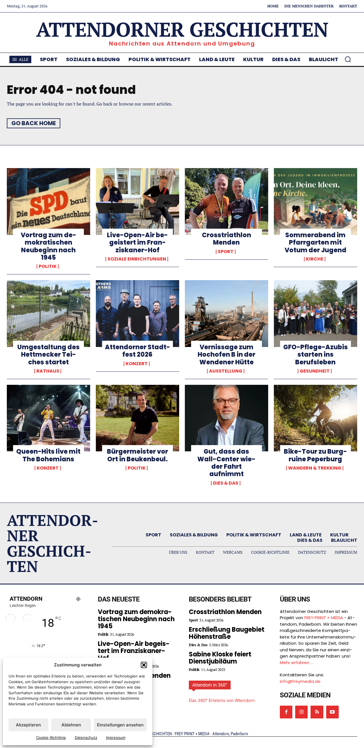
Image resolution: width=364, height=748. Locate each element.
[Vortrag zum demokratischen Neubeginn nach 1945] (48, 201)
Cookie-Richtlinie (51, 737)
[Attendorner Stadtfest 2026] (137, 313)
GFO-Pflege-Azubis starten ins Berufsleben (315, 355)
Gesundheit (315, 371)
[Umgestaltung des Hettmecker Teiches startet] (48, 313)
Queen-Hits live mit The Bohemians (48, 455)
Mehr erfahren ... (296, 663)
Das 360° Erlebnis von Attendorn (222, 700)
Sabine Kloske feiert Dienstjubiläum (220, 658)
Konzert (137, 363)
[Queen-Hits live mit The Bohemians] (48, 418)
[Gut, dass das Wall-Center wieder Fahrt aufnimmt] (226, 418)
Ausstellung (225, 371)
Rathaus (47, 371)
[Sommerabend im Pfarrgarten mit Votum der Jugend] (315, 201)
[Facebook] (286, 712)
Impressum (115, 737)
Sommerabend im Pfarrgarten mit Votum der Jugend (315, 243)
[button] (144, 665)
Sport (225, 251)
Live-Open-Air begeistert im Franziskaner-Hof (137, 243)
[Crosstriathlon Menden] (226, 201)
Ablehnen (71, 725)
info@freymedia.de (300, 681)
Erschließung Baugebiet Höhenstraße (226, 633)
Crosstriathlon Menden (226, 239)
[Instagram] (301, 712)
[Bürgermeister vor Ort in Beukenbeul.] (137, 418)
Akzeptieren (28, 725)
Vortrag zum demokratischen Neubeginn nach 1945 (48, 246)
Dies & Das (225, 483)
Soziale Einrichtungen (136, 259)
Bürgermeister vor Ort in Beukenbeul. (137, 455)
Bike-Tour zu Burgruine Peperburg (315, 455)
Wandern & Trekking (314, 468)
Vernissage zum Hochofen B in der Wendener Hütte (226, 355)
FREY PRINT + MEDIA (323, 618)
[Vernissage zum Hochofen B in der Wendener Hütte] (226, 313)
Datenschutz (86, 737)
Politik (48, 266)
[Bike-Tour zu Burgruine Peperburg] (315, 418)
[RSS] (317, 712)
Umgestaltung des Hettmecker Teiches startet (48, 355)
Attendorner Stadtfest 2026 (137, 351)
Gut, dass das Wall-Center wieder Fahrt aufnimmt (226, 462)
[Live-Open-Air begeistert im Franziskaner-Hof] (137, 201)
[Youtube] (332, 712)
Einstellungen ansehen (120, 725)
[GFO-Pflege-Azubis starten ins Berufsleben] (315, 313)
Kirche (314, 259)
